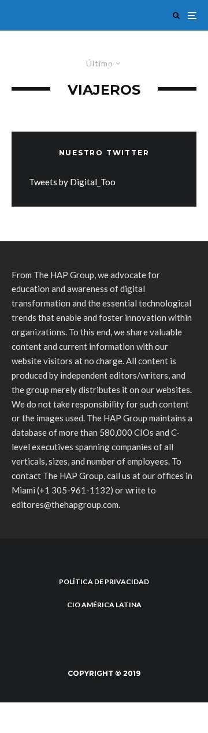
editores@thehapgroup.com (65, 504)
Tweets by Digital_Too (72, 182)
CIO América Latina (104, 604)
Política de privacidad (104, 581)
